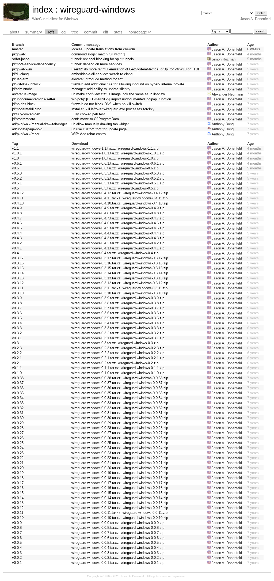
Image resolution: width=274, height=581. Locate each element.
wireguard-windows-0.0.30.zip (145, 418)
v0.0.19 (18, 473)
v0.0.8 (17, 528)
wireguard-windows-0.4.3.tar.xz (95, 238)
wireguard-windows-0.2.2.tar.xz (95, 353)
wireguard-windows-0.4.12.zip (145, 193)
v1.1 (15, 148)
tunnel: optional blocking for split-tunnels (102, 59)
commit (90, 32)
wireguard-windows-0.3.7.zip (142, 308)
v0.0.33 (18, 403)
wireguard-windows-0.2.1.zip (142, 358)
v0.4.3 (17, 238)
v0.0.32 (18, 408)
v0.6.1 (17, 163)
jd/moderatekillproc (26, 109)
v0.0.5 (17, 543)
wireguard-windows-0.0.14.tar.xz (96, 498)
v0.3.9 (17, 298)
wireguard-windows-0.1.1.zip (142, 368)
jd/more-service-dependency (34, 64)
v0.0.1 (17, 563)
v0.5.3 (17, 173)
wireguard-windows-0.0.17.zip (145, 483)
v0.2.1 (17, 358)
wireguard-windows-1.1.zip (138, 148)
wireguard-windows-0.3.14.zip (145, 273)
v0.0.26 (18, 438)
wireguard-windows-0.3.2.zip (142, 333)
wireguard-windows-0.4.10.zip (145, 203)
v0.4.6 (17, 223)
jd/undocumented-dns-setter (33, 99)
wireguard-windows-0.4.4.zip (142, 233)
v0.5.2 (17, 178)
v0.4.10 (18, 203)
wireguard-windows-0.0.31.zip (145, 413)
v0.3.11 (17, 288)
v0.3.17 (18, 258)
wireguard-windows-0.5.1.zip (142, 183)
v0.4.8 (17, 213)
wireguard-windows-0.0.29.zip (145, 423)
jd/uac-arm (20, 79)
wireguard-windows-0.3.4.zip (142, 323)
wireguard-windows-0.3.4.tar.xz (95, 323)
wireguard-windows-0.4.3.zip (142, 238)
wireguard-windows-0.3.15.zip (145, 268)
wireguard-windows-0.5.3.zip (142, 173)
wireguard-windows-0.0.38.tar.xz (96, 378)
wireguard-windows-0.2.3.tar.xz (95, 348)
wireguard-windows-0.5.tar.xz (93, 188)
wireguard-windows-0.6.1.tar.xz (95, 163)
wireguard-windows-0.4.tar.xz (93, 253)
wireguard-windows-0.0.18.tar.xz (96, 478)
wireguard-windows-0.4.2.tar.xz (95, 243)
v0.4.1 (17, 248)
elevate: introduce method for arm (97, 79)
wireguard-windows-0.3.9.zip (142, 298)
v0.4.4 (17, 233)
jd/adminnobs (22, 89)
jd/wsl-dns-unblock (26, 84)
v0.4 (15, 253)
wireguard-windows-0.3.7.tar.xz (95, 308)
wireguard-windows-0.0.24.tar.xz (96, 448)
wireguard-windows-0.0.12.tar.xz (96, 508)
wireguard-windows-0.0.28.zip (145, 428)
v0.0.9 (17, 523)
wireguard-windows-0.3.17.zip (145, 258)
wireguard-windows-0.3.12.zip (145, 283)
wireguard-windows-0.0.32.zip (145, 408)
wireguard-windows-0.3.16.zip (145, 263)
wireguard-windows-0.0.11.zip (145, 513)
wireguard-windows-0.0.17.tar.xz (96, 483)
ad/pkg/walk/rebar (25, 134)
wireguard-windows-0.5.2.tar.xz (95, 178)
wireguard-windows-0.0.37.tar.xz (96, 383)
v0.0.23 (18, 453)
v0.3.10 (18, 293)
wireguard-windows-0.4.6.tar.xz (95, 223)
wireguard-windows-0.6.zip (138, 168)
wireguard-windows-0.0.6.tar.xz (95, 538)
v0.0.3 (17, 553)
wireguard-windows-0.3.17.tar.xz (96, 258)
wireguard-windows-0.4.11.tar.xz (95, 198)
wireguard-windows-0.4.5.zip (142, 228)
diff (105, 32)
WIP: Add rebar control (88, 134)
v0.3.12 (18, 283)
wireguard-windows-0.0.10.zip (145, 518)
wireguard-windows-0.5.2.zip (142, 178)
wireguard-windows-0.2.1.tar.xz (95, 358)
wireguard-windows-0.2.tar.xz (93, 363)
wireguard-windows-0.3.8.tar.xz (95, 303)
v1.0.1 (17, 153)
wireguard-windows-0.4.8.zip (142, 213)
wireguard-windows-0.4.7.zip (142, 218)
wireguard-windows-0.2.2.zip (142, 353)
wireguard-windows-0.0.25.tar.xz (96, 443)
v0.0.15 (18, 493)
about (14, 32)
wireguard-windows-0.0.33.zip (145, 403)
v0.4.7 (17, 218)
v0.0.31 (18, 413)
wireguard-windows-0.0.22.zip (145, 458)
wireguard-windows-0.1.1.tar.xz (95, 368)
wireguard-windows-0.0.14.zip (145, 498)
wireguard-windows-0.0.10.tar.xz (96, 518)
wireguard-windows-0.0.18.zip (145, 478)
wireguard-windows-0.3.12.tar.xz (96, 283)
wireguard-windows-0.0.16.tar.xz (96, 488)
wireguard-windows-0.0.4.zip (142, 548)
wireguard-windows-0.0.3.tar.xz (95, 553)
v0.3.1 (17, 338)
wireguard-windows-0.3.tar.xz (93, 343)
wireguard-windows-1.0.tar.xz (93, 158)
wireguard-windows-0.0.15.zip (145, 493)
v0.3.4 (17, 323)
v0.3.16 (18, 263)
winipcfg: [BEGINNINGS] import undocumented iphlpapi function (121, 99)
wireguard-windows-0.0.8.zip (142, 528)
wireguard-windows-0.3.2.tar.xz (95, 333)
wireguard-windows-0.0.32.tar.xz (96, 408)
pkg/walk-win (22, 69)
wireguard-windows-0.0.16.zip (145, 488)
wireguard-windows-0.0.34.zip (145, 398)
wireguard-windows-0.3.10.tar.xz (96, 293)
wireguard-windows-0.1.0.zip (142, 373)
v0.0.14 (18, 498)
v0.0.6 (17, 538)
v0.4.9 (17, 208)
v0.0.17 (18, 483)
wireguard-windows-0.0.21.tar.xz (96, 463)
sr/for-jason (20, 59)
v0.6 (15, 168)
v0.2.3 (17, 348)
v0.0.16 (18, 488)
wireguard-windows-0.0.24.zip (145, 448)
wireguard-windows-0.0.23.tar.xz (96, 453)
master (17, 49)
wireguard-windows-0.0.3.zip (142, 553)
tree (74, 32)
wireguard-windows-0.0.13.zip (145, 503)
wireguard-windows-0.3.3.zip (142, 328)
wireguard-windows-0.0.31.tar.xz (96, 413)
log (63, 32)
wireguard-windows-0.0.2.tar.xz (95, 558)
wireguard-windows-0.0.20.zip (145, 468)
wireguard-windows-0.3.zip (138, 343)
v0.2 (15, 363)
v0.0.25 (18, 443)
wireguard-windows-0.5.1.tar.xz (95, 183)
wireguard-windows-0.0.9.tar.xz (95, 523)
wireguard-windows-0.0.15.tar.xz (96, 493)
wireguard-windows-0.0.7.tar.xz (95, 533)
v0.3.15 (18, 268)
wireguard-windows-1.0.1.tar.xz (95, 153)
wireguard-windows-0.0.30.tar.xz (96, 418)
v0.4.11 (17, 198)
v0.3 (15, 343)
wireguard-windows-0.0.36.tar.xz (96, 388)
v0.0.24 (18, 448)
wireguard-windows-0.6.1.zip (142, 163)
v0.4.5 (17, 228)
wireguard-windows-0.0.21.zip (145, 463)
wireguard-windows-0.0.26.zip (145, 438)
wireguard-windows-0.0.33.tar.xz (96, 403)
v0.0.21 (18, 463)
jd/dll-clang (20, 74)
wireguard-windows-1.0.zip (138, 158)
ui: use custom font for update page (99, 129)
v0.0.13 (18, 503)
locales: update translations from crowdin (103, 49)
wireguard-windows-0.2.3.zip (142, 348)
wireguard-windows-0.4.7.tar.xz (95, 218)
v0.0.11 (17, 513)
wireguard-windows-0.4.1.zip (142, 248)
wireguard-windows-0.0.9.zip (142, 523)
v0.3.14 (18, 273)
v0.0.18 (18, 478)
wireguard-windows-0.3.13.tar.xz (96, 278)
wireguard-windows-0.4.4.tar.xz (95, 233)
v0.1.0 (17, 373)
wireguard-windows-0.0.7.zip (142, 533)
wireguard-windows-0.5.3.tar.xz (95, 173)
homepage (137, 32)
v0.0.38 (18, 378)
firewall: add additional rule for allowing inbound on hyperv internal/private (127, 84)
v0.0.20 (18, 468)
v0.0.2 (17, 558)
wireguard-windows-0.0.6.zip (142, 538)
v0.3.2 (17, 333)
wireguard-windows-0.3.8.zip (142, 303)
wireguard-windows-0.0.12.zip (145, 508)
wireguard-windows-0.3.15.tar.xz (96, 268)
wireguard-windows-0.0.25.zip (145, 443)
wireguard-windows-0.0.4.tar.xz (95, 548)
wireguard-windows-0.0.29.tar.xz (96, 423)
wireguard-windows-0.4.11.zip (145, 198)
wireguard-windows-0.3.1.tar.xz (95, 338)
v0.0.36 (18, 388)
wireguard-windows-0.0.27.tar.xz (96, 433)
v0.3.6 (17, 313)
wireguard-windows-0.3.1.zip (142, 338)
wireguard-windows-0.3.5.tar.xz (95, 318)
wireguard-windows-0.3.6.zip (142, 313)
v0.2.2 (17, 353)
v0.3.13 (18, 278)
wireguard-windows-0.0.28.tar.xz (96, 428)
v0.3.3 (17, 328)
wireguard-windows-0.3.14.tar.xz (96, 273)
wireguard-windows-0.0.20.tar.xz (96, 468)
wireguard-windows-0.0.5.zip (142, 543)
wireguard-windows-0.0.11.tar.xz (95, 513)
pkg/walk (19, 54)
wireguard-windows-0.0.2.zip (142, 558)
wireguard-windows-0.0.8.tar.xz (95, 528)
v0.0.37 (18, 383)
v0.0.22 (18, 458)
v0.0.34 (18, 398)
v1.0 (15, 158)
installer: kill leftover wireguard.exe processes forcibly (112, 109)
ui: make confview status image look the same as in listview (118, 94)
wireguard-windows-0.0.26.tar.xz (96, 438)
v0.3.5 (17, 318)
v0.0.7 (17, 533)
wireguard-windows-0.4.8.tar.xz (95, 213)
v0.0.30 (18, 418)
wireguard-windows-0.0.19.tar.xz (96, 473)
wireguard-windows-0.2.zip (138, 363)
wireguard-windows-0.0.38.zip (145, 378)
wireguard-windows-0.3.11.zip (145, 288)
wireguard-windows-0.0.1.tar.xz (95, 563)
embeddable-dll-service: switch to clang (101, 74)
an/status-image (24, 94)
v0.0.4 (17, 548)
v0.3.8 (17, 303)
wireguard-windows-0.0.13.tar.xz (96, 503)
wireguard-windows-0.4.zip (138, 253)
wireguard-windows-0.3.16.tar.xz (96, 263)
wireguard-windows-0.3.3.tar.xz (95, 328)
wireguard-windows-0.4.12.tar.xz (96, 193)
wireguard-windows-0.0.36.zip (145, 388)
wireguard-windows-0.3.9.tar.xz (95, 298)
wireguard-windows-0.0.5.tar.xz (95, 543)
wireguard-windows (97, 9)
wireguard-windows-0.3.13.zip (145, 278)
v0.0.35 (18, 393)
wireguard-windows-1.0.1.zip (142, 153)
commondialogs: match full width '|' (98, 54)
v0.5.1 (17, 183)
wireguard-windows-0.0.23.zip (145, 453)
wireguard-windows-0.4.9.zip (142, 208)
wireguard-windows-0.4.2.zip (142, 243)
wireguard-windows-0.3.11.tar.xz (95, 288)
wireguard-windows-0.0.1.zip (142, 563)
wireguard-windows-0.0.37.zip (145, 383)
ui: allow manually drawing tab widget (100, 124)
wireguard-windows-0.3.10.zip (145, 293)
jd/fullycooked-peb (26, 114)
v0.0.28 (18, 428)
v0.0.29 (18, 423)
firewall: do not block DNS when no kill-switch (106, 104)
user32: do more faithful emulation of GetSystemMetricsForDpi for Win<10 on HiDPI (136, 69)
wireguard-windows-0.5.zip (138, 188)
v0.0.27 (18, 433)
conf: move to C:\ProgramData (95, 119)
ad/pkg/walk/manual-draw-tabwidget (39, 124)
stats (118, 32)
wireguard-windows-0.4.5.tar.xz (95, 228)
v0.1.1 (17, 368)
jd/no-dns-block (24, 104)
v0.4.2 (17, 243)
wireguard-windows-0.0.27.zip (145, 433)
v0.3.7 (17, 308)
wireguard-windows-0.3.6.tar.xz (95, 313)
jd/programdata (23, 119)
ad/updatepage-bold (27, 129)
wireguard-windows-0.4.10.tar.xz (96, 203)
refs (51, 32)
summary (33, 32)
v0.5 (15, 188)
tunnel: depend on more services (96, 64)
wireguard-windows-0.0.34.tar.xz (96, 398)
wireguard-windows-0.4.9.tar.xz (95, 208)
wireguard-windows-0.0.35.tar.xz (96, 393)
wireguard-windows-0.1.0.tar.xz (95, 373)
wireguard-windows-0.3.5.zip (142, 318)
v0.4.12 (18, 193)
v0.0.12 (18, 508)
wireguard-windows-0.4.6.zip (142, 223)
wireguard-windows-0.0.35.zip (145, 393)
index (42, 9)
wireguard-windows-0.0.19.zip (145, 473)
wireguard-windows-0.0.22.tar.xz (96, 458)
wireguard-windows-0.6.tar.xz (93, 168)
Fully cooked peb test (88, 114)
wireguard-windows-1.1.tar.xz (93, 148)
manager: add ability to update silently (100, 89)
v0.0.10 (18, 518)
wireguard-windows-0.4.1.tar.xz (95, 248)
